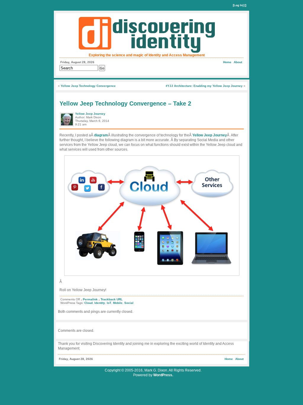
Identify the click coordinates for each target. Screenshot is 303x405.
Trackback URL (112, 299)
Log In (238, 5)
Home (227, 62)
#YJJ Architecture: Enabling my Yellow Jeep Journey (204, 85)
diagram (101, 135)
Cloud (88, 302)
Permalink (90, 299)
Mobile (118, 302)
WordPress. (163, 375)
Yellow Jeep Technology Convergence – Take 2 (125, 103)
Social (128, 302)
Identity (99, 302)
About (238, 62)
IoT (109, 302)
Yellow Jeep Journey (90, 113)
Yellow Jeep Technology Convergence (88, 85)
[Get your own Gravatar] (67, 125)
